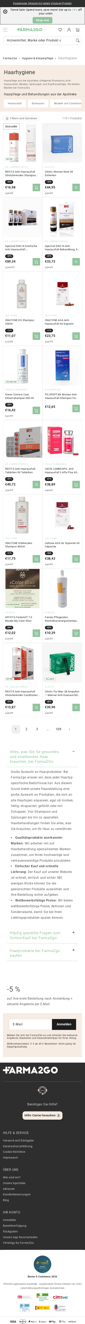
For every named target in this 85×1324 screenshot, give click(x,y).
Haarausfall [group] (15, 103)
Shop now (42, 20)
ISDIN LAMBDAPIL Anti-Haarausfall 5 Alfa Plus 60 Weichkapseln (61, 470)
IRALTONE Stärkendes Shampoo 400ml (18, 545)
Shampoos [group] (38, 103)
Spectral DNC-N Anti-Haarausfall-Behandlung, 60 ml (62, 248)
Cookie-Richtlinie (14, 1151)
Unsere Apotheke (14, 1183)
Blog (6, 1200)
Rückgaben (10, 1231)
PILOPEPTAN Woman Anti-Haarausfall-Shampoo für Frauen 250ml (61, 396)
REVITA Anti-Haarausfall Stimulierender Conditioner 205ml (21, 693)
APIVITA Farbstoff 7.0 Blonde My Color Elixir (18, 619)
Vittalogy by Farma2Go (18, 1242)
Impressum (10, 1157)
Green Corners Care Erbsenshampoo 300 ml (19, 396)
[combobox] (42, 40)
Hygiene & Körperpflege (37, 58)
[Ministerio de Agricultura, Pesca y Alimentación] (42, 1308)
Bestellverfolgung (14, 1225)
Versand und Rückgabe (18, 1140)
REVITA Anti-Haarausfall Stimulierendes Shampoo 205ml (20, 173)
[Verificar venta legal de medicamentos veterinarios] (24, 1308)
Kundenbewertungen (17, 1194)
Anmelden (64, 1024)
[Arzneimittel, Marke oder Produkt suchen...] (77, 40)
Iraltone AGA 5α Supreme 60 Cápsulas (62, 545)
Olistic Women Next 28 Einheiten (59, 173)
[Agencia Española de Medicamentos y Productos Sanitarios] (24, 1297)
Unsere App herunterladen (20, 1237)
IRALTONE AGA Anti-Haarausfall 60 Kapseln (59, 322)
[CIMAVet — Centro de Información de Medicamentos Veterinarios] (60, 1297)
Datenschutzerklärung (18, 1146)
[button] (51, 29)
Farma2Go (10, 58)
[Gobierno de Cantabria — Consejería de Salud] (60, 1308)
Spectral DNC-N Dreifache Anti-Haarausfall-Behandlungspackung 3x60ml (21, 248)
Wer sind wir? (12, 1177)
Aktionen (9, 1188)
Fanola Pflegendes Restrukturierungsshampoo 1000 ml (61, 619)
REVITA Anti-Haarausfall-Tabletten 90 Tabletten (20, 470)
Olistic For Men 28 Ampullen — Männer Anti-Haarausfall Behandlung (62, 693)
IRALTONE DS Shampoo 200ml (19, 322)
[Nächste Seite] (69, 729)
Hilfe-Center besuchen (40, 1115)
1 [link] (16, 729)
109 (58, 729)
